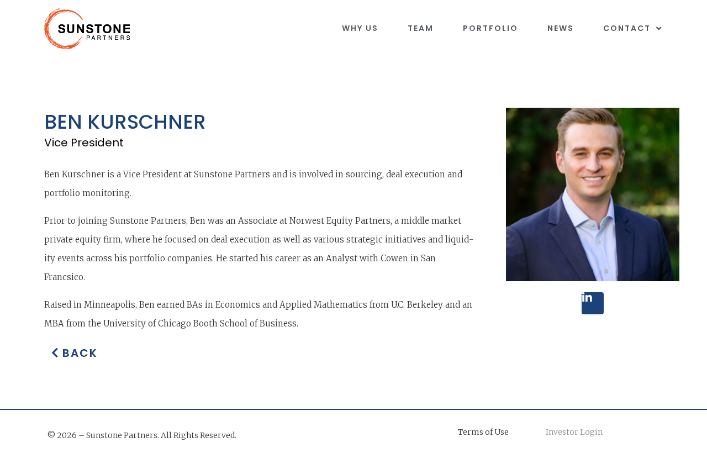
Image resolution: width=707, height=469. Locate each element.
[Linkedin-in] (593, 303)
